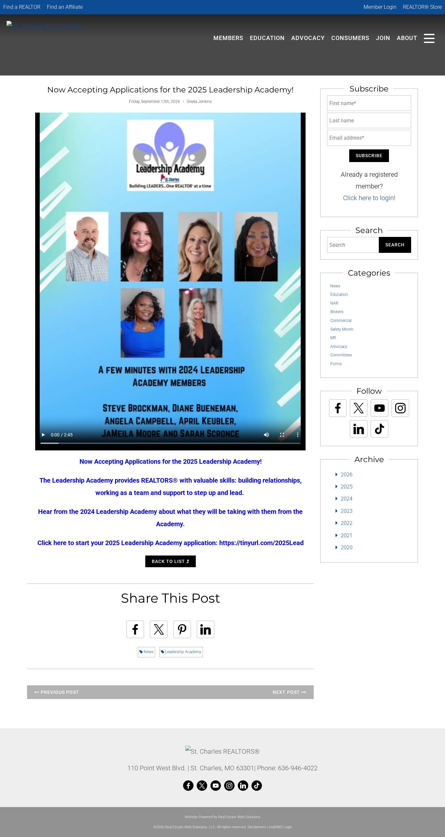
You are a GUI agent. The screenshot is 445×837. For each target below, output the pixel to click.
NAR (334, 303)
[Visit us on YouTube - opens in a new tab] (379, 408)
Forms (336, 364)
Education (339, 294)
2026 (346, 475)
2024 (346, 499)
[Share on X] (158, 629)
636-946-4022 (298, 768)
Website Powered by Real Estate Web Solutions (222, 817)
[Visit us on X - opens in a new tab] (358, 408)
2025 (346, 487)
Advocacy (308, 37)
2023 (346, 511)
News (148, 652)
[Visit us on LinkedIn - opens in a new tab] (358, 429)
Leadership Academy (182, 652)
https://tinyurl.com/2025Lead (261, 543)
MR (333, 338)
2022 (346, 523)
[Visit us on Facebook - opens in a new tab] (338, 408)
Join (383, 37)
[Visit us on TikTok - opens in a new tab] (379, 429)
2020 (346, 547)
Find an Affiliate (65, 7)
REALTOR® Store (422, 7)
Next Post (287, 692)
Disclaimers (257, 827)
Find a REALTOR (21, 7)
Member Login (380, 7)
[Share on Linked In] (205, 629)
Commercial (341, 320)
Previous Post (59, 692)
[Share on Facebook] (135, 629)
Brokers (336, 311)
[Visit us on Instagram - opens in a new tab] (400, 408)
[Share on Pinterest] (182, 629)
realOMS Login (280, 827)
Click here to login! (369, 198)
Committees (341, 355)
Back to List (169, 561)
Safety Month (341, 329)
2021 (346, 535)
